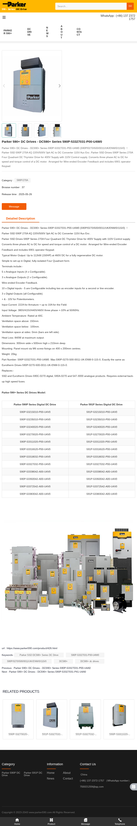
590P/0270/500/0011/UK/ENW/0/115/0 (26, 661)
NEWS (47, 32)
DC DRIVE (29, 32)
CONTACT (79, 32)
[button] (59, 86)
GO (130, 6)
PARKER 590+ (8, 32)
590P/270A (22, 180)
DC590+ (63, 661)
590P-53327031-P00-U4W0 (85, 655)
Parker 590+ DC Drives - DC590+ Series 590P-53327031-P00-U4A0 (52, 668)
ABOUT (62, 32)
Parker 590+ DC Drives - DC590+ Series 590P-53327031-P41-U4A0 (47, 671)
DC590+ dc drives (89, 661)
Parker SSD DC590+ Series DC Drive (39, 655)
